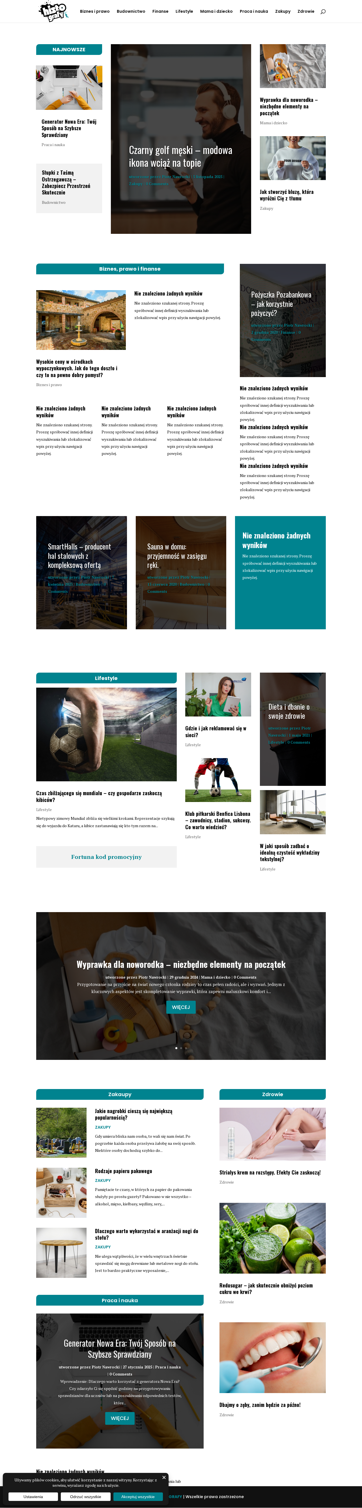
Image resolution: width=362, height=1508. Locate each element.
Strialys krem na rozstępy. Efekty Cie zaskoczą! (270, 1172)
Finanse (160, 11)
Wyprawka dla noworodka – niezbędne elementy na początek (289, 106)
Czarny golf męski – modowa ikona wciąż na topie (180, 156)
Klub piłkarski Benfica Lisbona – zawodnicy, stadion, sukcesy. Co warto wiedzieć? (218, 820)
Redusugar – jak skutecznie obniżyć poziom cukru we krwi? (266, 1288)
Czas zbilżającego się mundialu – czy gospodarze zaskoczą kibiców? (99, 796)
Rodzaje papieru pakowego (123, 1171)
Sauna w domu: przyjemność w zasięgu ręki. (177, 555)
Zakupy (282, 11)
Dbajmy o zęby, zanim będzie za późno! (260, 1404)
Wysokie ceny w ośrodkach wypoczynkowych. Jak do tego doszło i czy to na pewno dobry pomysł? (76, 368)
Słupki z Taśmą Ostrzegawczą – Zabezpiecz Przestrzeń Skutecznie (66, 182)
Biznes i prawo (95, 11)
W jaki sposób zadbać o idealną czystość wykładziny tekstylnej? (290, 852)
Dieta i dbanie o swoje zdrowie (289, 711)
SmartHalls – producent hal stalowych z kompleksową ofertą (79, 555)
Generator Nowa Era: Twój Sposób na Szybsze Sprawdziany (69, 128)
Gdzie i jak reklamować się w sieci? (215, 731)
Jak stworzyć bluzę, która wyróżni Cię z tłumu (287, 195)
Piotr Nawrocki (176, 176)
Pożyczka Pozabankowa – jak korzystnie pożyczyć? (281, 303)
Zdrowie (306, 11)
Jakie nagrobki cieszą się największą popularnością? (133, 1114)
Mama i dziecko (216, 11)
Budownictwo (131, 11)
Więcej (181, 1007)
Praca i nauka (254, 11)
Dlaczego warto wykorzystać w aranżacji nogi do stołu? (146, 1234)
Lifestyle (184, 11)
